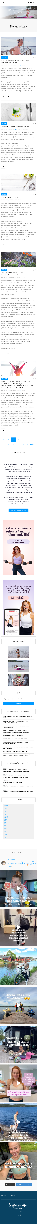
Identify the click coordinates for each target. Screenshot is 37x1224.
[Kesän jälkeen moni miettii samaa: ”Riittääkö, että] (18, 1122)
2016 (5, 828)
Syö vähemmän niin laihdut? (15, 126)
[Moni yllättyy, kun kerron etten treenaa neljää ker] (18, 927)
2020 (6, 817)
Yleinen (23, 65)
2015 (5, 831)
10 (8, 444)
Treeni (18, 65)
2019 (5, 820)
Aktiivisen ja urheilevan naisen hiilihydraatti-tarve (18, 787)
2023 (6, 808)
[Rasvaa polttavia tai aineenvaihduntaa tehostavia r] (18, 888)
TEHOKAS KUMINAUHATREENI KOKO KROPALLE (15, 751)
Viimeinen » (30, 444)
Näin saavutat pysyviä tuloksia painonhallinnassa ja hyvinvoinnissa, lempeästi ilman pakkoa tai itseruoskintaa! (17, 384)
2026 (6, 805)
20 (13, 444)
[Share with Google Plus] (20, 96)
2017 (5, 826)
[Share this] (12, 96)
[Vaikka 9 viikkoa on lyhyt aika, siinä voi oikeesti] (18, 1161)
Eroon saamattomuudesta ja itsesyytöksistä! (15, 61)
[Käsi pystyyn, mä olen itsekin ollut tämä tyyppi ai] (18, 1083)
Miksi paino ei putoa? (11, 197)
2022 (6, 811)
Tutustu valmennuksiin (18, 510)
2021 (5, 814)
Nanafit (12, 1195)
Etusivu (4, 1195)
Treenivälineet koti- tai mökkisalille (13, 735)
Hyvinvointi (5, 65)
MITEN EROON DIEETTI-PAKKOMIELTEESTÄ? (12, 274)
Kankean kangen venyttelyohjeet (13, 782)
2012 (5, 837)
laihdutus (12, 129)
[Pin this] (24, 96)
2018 (5, 823)
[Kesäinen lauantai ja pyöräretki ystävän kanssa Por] (18, 966)
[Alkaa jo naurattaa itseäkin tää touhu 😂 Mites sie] (18, 1005)
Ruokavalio (12, 65)
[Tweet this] (16, 96)
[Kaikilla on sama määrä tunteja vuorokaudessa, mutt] (18, 1044)
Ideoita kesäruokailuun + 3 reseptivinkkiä (15, 739)
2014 (5, 834)
